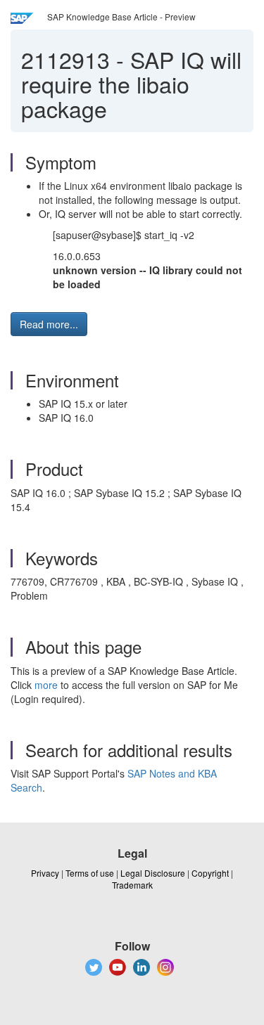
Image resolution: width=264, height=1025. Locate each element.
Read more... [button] (49, 324)
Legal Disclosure (152, 873)
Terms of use (89, 873)
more (46, 685)
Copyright (210, 873)
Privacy (45, 873)
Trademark (132, 885)
